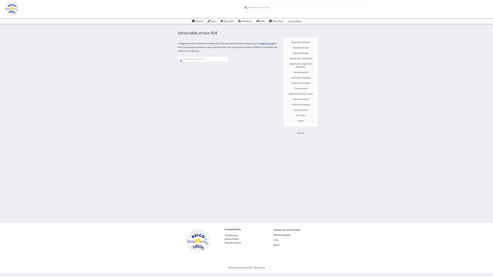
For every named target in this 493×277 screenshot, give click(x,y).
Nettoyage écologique (301, 77)
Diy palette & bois (301, 47)
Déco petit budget (301, 53)
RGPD (276, 245)
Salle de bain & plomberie (301, 58)
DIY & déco (301, 115)
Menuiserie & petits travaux (301, 93)
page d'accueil (267, 43)
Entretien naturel (300, 72)
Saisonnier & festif (301, 99)
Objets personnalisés (301, 104)
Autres (301, 120)
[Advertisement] (301, 176)
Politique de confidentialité (287, 229)
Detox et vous (232, 239)
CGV (275, 240)
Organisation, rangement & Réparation (301, 65)
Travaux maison (301, 88)
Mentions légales (282, 235)
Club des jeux (231, 235)
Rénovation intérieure (300, 42)
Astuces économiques (300, 83)
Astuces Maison (301, 110)
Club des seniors (233, 242)
